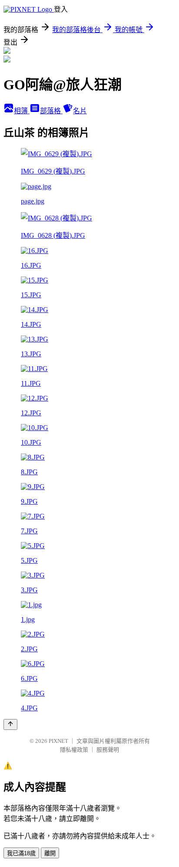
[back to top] (10, 724)
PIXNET (58, 741)
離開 (50, 853)
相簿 (22, 111)
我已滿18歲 (21, 853)
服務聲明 (107, 749)
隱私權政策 (74, 749)
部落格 (51, 111)
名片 (80, 111)
